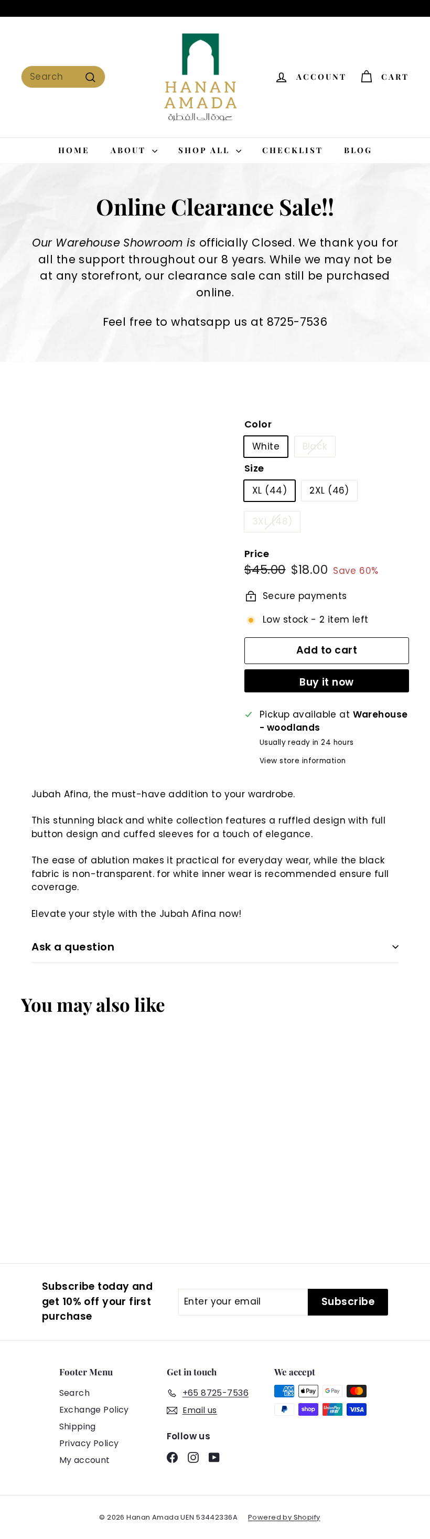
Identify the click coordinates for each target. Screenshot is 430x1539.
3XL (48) (272, 521)
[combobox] (63, 77)
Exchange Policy (94, 1410)
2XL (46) (329, 490)
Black (315, 446)
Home (74, 150)
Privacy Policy (89, 1443)
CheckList (292, 150)
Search (74, 1393)
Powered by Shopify (284, 1517)
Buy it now (326, 682)
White (266, 446)
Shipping (77, 1426)
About (130, 150)
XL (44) (269, 490)
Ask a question (72, 946)
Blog (358, 150)
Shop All (205, 150)
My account (84, 1460)
